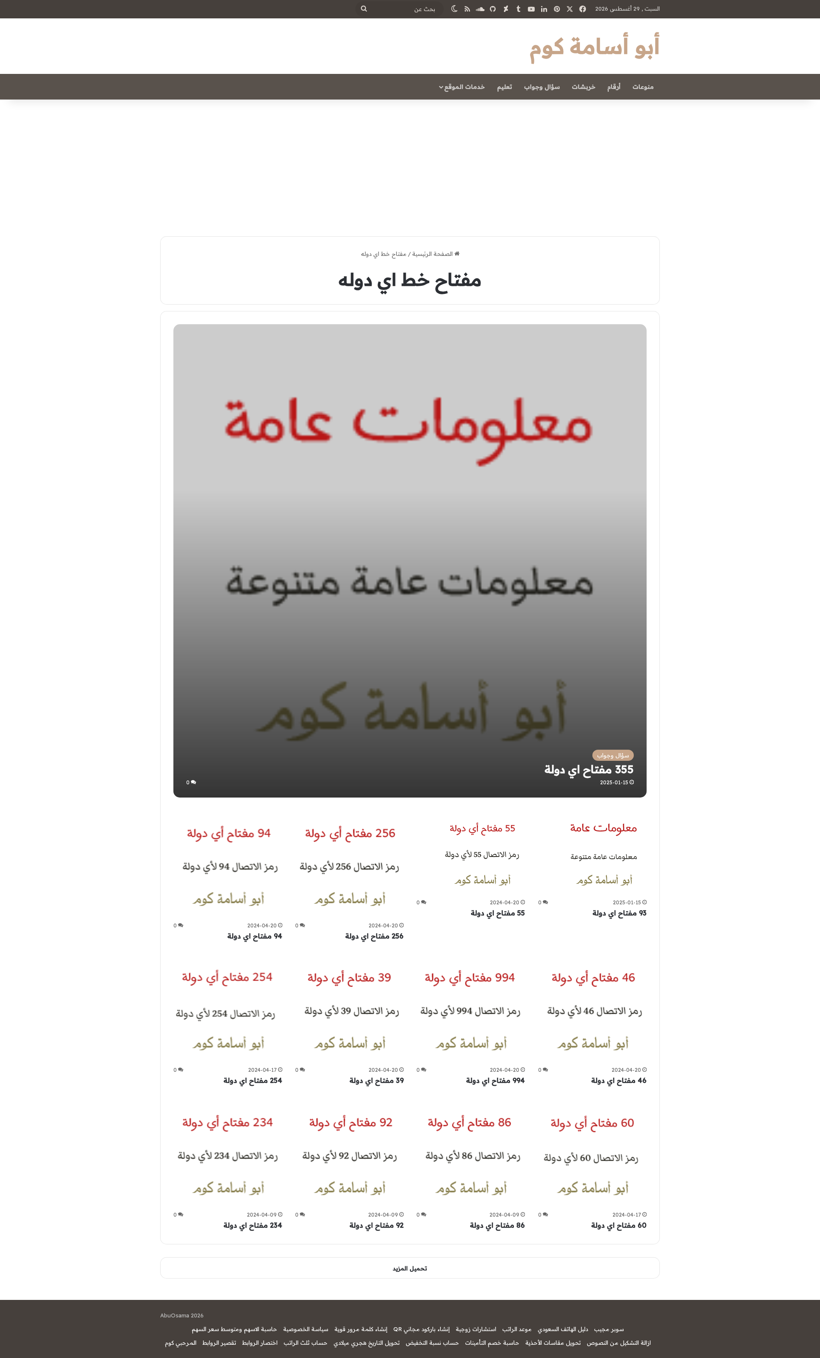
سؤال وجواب (542, 87)
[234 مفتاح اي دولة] (227, 1154)
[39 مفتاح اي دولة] (349, 1009)
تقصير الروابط (219, 1342)
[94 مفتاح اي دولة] (227, 864)
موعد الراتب (517, 1329)
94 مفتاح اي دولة (254, 936)
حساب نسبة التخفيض (432, 1342)
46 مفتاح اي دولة (619, 1080)
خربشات (583, 87)
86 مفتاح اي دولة (497, 1225)
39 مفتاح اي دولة (376, 1080)
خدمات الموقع (464, 87)
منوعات (643, 87)
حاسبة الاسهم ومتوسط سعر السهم (234, 1329)
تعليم (504, 87)
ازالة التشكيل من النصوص (619, 1342)
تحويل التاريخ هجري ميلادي (367, 1342)
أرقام (614, 87)
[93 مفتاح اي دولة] (604, 853)
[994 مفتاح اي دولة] (470, 1009)
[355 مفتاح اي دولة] (409, 560)
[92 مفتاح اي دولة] (349, 1154)
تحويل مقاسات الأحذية (553, 1342)
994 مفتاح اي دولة (495, 1080)
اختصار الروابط (260, 1342)
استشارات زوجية (476, 1329)
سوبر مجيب (609, 1329)
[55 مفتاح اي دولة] (482, 853)
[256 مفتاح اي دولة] (349, 864)
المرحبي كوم (180, 1342)
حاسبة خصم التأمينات (492, 1342)
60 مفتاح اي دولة (619, 1225)
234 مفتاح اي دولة (252, 1225)
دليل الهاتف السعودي (563, 1329)
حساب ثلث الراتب (306, 1342)
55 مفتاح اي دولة (498, 913)
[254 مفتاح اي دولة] (227, 1009)
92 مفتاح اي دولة (376, 1225)
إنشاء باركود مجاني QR (421, 1329)
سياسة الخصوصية (305, 1329)
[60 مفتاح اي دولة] (592, 1154)
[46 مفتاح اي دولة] (592, 1009)
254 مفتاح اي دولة (252, 1080)
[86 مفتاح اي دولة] (470, 1154)
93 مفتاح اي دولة (619, 913)
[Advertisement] (410, 163)
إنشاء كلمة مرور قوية (360, 1329)
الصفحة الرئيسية (433, 253)
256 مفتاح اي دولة (374, 936)
